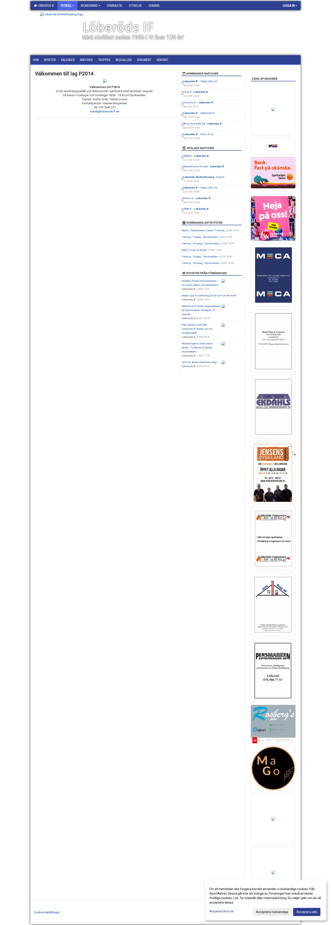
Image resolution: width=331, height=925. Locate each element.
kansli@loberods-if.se (104, 111)
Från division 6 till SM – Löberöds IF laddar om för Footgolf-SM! (197, 328)
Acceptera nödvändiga (272, 912)
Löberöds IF (45, 5)
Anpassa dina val (221, 911)
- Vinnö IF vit (198, 134)
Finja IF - (196, 92)
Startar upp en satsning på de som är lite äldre (208, 295)
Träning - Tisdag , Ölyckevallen (199, 237)
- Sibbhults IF (198, 113)
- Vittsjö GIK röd (200, 81)
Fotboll (66, 5)
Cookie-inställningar (47, 912)
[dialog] (265, 900)
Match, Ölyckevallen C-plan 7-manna (202, 230)
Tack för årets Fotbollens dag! (199, 362)
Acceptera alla (307, 912)
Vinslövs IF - (198, 102)
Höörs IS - (197, 198)
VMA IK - (196, 156)
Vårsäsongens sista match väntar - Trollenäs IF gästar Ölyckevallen (197, 347)
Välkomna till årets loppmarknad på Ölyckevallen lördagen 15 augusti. (200, 310)
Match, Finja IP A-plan (194, 250)
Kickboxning (89, 5)
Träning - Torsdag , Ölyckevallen (200, 243)
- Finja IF (203, 177)
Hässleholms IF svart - (204, 166)
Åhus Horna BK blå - (202, 123)
